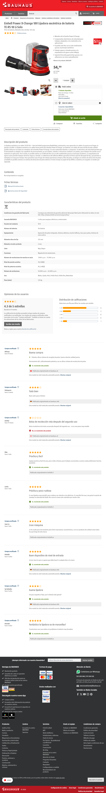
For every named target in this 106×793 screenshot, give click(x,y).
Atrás (7, 18)
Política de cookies (89, 740)
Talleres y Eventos (89, 735)
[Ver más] (46, 696)
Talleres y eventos (82, 1)
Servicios (21, 13)
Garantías (46, 745)
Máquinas (37, 18)
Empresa (64, 1)
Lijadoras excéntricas (66, 18)
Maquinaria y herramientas (11, 738)
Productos (8, 13)
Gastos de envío (89, 733)
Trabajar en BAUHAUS (70, 728)
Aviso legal (72, 788)
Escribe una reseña (13, 324)
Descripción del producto (12, 129)
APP (44, 730)
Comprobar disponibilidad (65, 107)
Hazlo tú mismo (48, 738)
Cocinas (4, 733)
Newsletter (74, 1)
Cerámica (5, 748)
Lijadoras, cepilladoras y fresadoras (50, 18)
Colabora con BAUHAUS (70, 733)
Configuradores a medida (51, 767)
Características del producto (51, 129)
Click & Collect (47, 728)
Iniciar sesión (87, 660)
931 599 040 (80, 676)
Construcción (6, 763)
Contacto (101, 1)
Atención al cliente (49, 757)
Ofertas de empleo (69, 730)
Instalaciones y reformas (50, 735)
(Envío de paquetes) (64, 98)
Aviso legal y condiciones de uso (94, 743)
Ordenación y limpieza (9, 753)
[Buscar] (75, 13)
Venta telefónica (48, 733)
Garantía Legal (99, 791)
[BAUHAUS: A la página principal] (17, 6)
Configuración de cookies (59, 788)
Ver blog (45, 750)
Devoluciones (88, 748)
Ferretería (5, 735)
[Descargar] (5, 715)
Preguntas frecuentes (49, 760)
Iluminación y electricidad (10, 740)
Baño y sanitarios (7, 730)
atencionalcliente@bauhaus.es (90, 686)
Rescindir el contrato (95, 780)
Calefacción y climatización (10, 743)
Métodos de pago (89, 738)
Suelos (4, 745)
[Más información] (100, 103)
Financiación (47, 747)
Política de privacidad (90, 730)
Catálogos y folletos (93, 1)
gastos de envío (60, 778)
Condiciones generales (91, 728)
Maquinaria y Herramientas (27, 18)
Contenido (25, 129)
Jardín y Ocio (6, 728)
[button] (49, 59)
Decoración (5, 755)
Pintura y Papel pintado (9, 750)
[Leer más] (46, 677)
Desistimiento (88, 745)
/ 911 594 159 (89, 676)
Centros (69, 1)
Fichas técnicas (36, 129)
